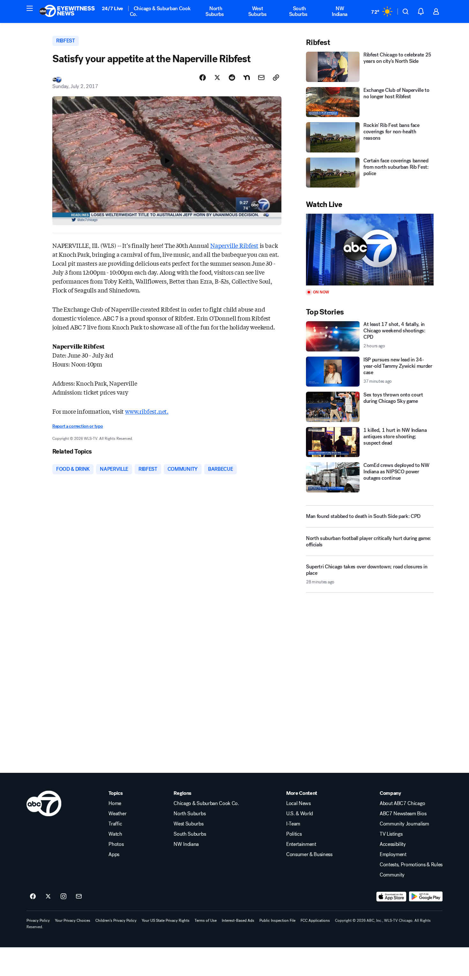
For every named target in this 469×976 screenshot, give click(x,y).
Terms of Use (206, 920)
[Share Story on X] (217, 77)
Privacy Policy (38, 920)
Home (114, 803)
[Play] (370, 249)
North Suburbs (214, 11)
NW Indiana (339, 11)
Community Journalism (404, 823)
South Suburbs (298, 11)
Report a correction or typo (77, 426)
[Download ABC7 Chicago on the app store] (391, 896)
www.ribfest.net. (146, 411)
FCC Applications (315, 920)
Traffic (115, 823)
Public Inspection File (277, 920)
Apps (113, 854)
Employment (393, 854)
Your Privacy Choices (72, 920)
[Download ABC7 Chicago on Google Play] (426, 896)
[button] (29, 8)
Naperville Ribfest (234, 245)
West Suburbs (257, 11)
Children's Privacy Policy (116, 920)
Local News (298, 803)
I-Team (293, 823)
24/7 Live (112, 8)
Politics (294, 834)
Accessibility (393, 844)
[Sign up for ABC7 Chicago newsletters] (78, 896)
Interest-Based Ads (238, 920)
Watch (115, 834)
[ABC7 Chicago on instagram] (63, 896)
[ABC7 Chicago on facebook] (32, 896)
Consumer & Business (309, 854)
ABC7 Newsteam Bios (403, 813)
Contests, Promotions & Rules (411, 864)
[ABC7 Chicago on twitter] (48, 896)
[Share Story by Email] (261, 77)
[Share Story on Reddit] (232, 77)
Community (392, 874)
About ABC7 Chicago (402, 803)
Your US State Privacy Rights (166, 920)
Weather (117, 813)
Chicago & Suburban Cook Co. (160, 11)
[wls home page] (43, 803)
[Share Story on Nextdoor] (246, 77)
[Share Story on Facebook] (202, 77)
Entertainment (301, 844)
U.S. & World (299, 813)
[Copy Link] (276, 77)
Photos (115, 844)
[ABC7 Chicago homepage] (67, 11)
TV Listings (391, 834)
